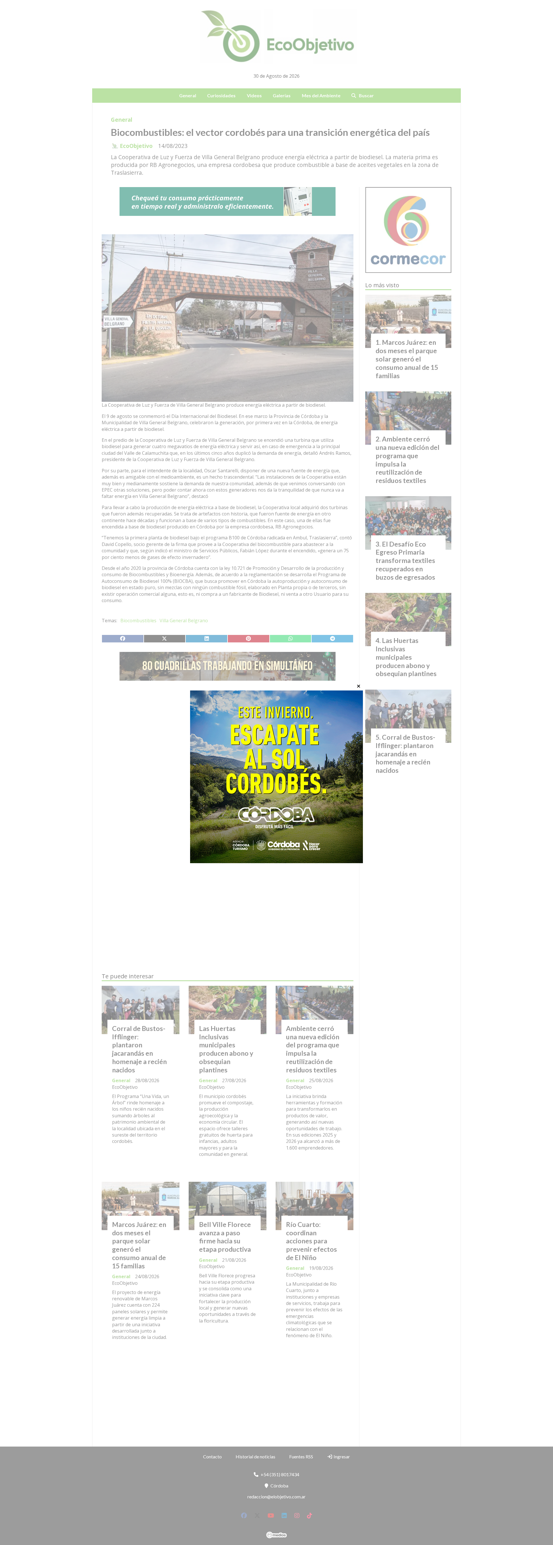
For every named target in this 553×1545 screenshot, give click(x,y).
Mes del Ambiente (321, 95)
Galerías (282, 95)
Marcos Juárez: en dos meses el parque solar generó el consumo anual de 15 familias (139, 1245)
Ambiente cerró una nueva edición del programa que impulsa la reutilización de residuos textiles (312, 1049)
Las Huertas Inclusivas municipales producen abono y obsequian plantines (226, 1049)
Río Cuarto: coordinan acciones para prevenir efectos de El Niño (311, 1241)
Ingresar (341, 1456)
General (187, 95)
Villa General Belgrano (184, 620)
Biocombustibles (138, 620)
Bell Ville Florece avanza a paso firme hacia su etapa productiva (225, 1236)
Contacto (212, 1456)
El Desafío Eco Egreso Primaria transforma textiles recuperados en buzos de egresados (405, 560)
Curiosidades (221, 95)
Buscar (366, 95)
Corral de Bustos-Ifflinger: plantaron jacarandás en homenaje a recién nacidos (139, 1049)
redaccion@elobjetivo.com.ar (276, 1496)
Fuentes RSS (301, 1456)
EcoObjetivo (136, 146)
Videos (254, 95)
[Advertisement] (227, 739)
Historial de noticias (255, 1456)
